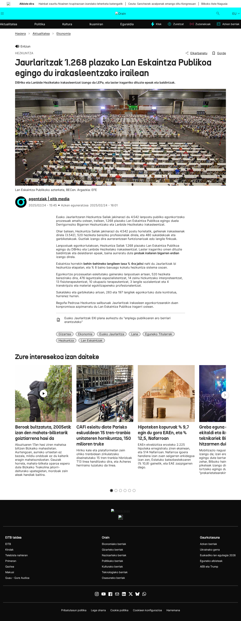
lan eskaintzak (91, 340)
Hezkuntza (66, 340)
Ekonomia (85, 334)
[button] (225, 395)
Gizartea (65, 334)
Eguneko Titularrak (158, 334)
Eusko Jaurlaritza (111, 334)
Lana (134, 334)
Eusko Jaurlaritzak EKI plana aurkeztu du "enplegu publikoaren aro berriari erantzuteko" (117, 320)
